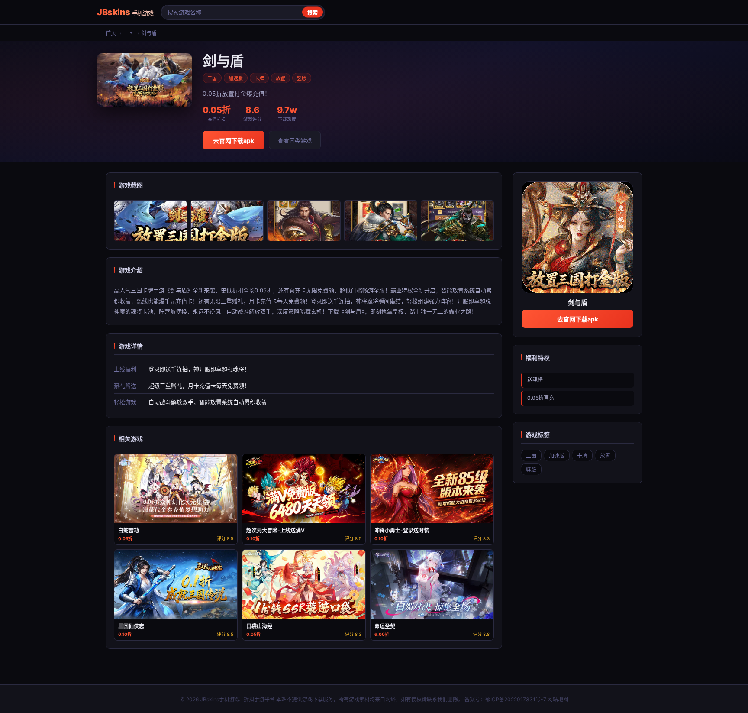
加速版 (236, 78)
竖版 (301, 78)
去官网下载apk (233, 140)
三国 (128, 33)
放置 (280, 78)
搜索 (312, 13)
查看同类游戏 (295, 140)
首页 (111, 33)
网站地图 (558, 699)
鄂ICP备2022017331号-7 (515, 699)
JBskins (125, 12)
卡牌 (259, 78)
